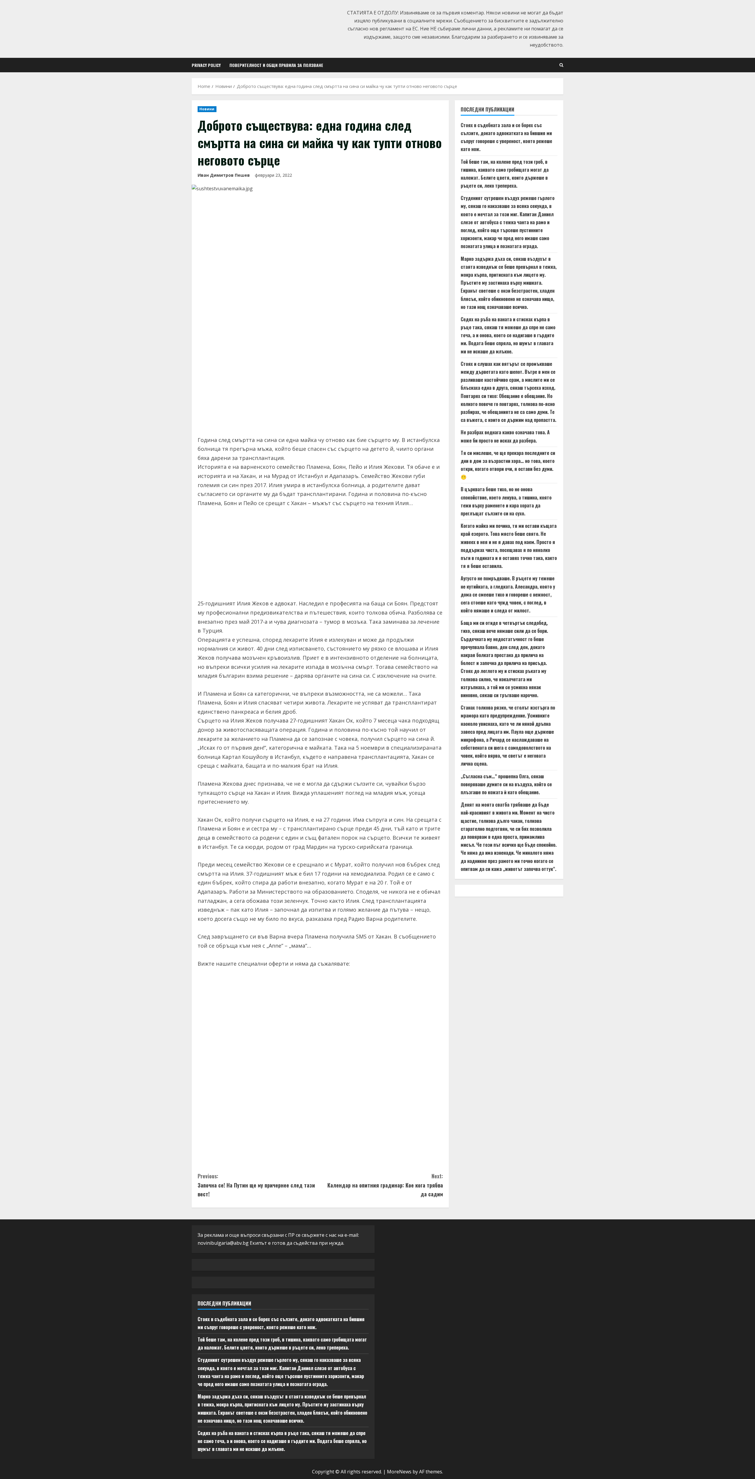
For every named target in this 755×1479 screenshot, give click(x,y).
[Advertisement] (320, 385)
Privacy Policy (206, 65)
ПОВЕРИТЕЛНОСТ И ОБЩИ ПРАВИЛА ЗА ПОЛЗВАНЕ (276, 65)
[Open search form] (561, 65)
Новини (207, 109)
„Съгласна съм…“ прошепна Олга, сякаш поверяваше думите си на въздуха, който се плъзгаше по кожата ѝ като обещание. (506, 784)
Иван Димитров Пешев (224, 175)
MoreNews (399, 1471)
